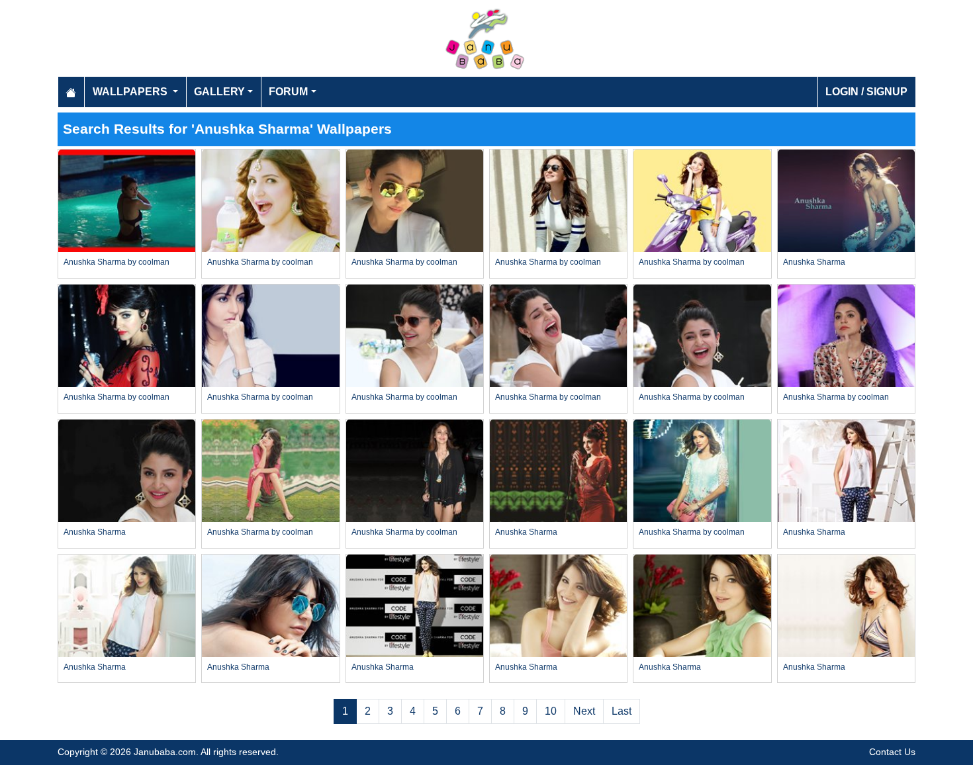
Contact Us (892, 751)
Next (584, 711)
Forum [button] (288, 91)
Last (621, 711)
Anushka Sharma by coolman (116, 262)
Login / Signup (866, 91)
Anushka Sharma (814, 262)
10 (551, 711)
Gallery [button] (219, 91)
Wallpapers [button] (131, 91)
